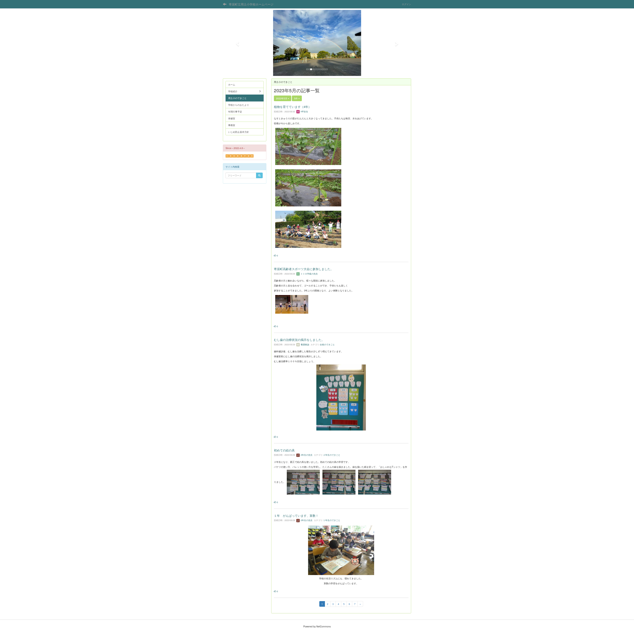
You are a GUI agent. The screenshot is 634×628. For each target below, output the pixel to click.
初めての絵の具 (284, 450)
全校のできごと (327, 344)
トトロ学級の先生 (309, 273)
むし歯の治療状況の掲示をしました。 (299, 339)
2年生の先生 (306, 454)
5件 (296, 98)
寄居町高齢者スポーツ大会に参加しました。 (303, 269)
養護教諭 (304, 344)
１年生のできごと (331, 520)
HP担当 (304, 111)
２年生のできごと (331, 454)
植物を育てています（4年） (292, 106)
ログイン (406, 4)
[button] (237, 43)
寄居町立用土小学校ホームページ (251, 4)
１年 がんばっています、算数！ (296, 515)
